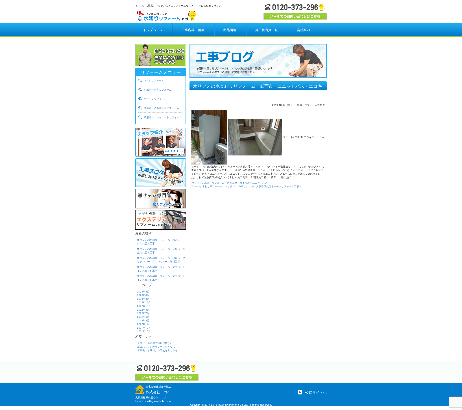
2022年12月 (144, 302)
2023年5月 (143, 291)
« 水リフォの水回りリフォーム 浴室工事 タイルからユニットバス (228, 182)
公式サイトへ (316, 392)
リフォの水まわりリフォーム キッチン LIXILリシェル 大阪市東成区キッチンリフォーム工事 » (245, 186)
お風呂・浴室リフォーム (158, 89)
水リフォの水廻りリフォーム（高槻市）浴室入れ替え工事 (161, 250)
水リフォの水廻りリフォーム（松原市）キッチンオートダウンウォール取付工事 (161, 259)
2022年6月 (143, 317)
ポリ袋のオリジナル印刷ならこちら (157, 350)
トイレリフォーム (154, 80)
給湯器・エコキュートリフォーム (163, 117)
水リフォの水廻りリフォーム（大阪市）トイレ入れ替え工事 (161, 268)
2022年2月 (143, 320)
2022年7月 (143, 313)
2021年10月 (144, 331)
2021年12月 (144, 327)
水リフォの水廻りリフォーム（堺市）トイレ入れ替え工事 (161, 241)
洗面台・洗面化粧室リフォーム (161, 108)
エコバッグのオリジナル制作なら (156, 346)
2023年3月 (143, 298)
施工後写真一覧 (266, 29)
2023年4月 (143, 295)
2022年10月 (144, 306)
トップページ (153, 29)
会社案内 (303, 29)
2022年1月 (143, 324)
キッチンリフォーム (155, 99)
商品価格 (229, 29)
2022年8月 (143, 309)
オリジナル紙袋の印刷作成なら (155, 343)
